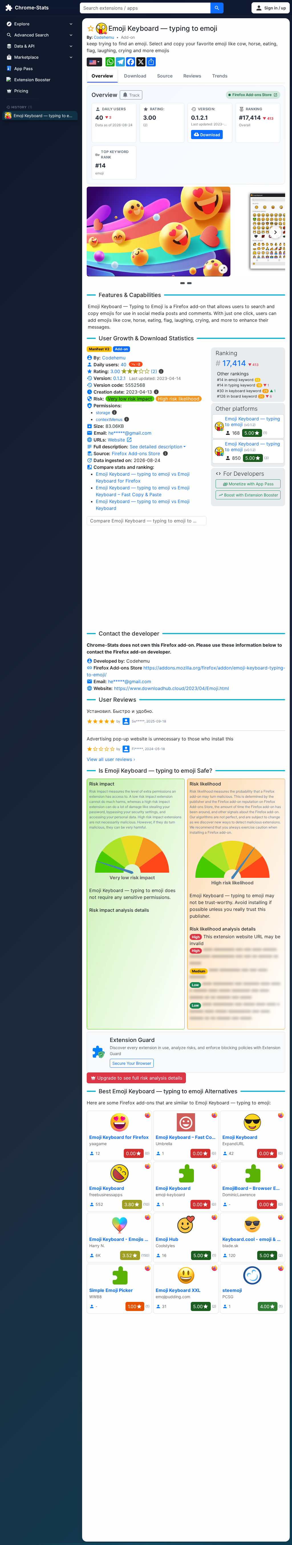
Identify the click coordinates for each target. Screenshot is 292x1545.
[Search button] (217, 8)
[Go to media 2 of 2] (189, 283)
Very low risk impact (130, 399)
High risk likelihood (178, 399)
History (22, 107)
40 (124, 364)
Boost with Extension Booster (250, 494)
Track (134, 95)
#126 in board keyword (240, 396)
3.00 (133, 371)
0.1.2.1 (119, 378)
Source (165, 76)
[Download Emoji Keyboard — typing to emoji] (210, 123)
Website (117, 440)
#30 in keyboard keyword (242, 391)
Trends (220, 76)
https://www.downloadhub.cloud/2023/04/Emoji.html (171, 688)
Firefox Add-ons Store (252, 95)
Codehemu (104, 37)
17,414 (240, 363)
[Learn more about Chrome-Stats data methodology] (165, 453)
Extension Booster (32, 79)
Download (135, 76)
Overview (102, 76)
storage (103, 412)
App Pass (23, 68)
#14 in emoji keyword (238, 380)
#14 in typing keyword (239, 385)
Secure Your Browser (131, 1063)
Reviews (192, 76)
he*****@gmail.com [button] (129, 433)
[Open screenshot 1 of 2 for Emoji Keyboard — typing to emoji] (158, 231)
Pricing (21, 90)
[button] (271, 7)
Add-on (128, 37)
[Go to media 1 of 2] (182, 283)
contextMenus (109, 419)
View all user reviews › (111, 759)
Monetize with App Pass (250, 483)
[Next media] (275, 232)
